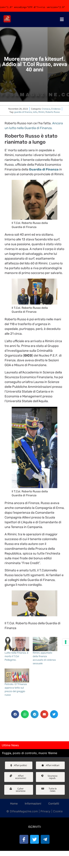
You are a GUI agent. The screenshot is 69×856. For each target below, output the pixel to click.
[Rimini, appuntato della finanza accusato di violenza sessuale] (45, 644)
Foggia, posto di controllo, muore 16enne (29, 753)
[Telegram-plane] (45, 839)
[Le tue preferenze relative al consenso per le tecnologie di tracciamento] (65, 642)
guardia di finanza (23, 112)
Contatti (53, 803)
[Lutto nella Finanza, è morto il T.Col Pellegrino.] (17, 644)
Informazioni (33, 803)
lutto (35, 112)
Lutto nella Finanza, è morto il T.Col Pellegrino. (16, 656)
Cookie (58, 811)
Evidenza (56, 108)
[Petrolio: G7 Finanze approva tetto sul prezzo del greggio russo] (17, 676)
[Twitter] (34, 839)
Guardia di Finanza (44, 169)
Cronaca (46, 108)
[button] (15, 714)
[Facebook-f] (23, 839)
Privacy (45, 811)
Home (14, 803)
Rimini (41, 112)
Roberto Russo (52, 112)
